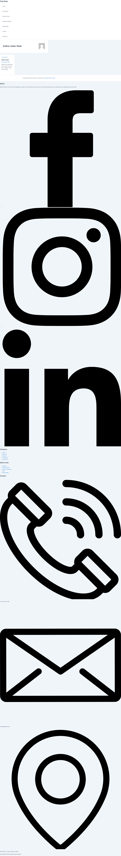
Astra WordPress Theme (49, 78)
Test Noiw (4, 1)
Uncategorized (5, 57)
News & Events (6, 16)
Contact (4, 31)
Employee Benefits (7, 21)
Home (4, 6)
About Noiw (5, 11)
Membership (5, 26)
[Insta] (62, 325)
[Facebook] (62, 206)
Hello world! (5, 60)
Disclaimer (5, 36)
